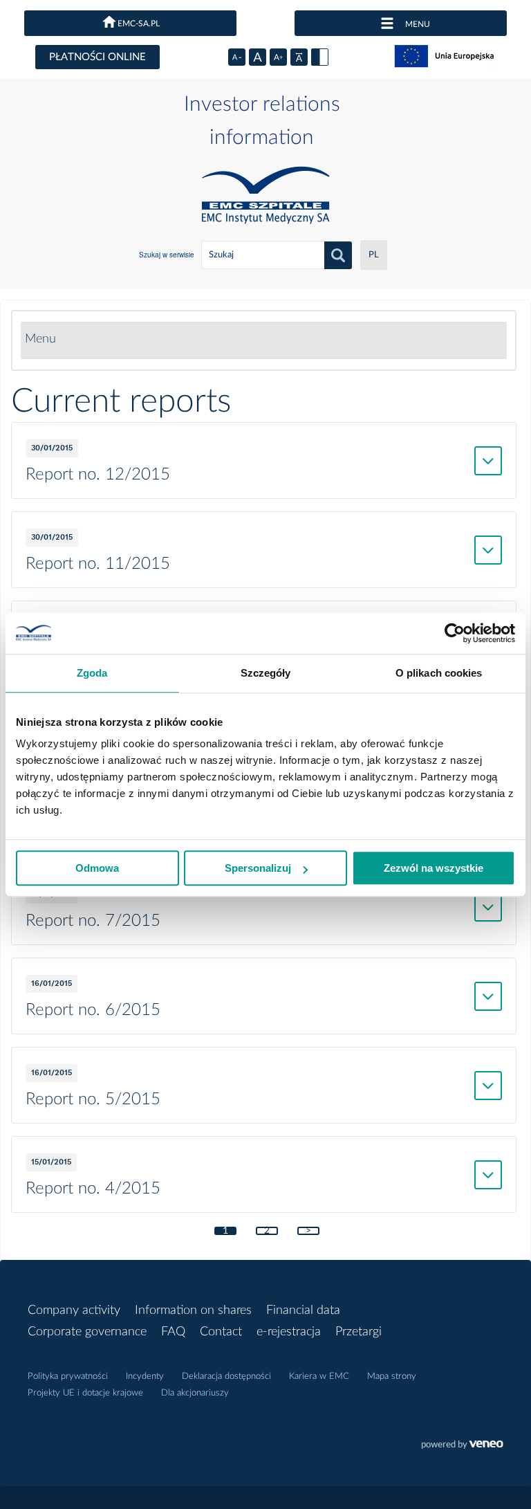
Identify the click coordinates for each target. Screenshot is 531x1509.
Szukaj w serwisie (166, 254)
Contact (221, 1332)
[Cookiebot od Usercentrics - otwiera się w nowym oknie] (454, 633)
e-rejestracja (289, 1332)
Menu (40, 339)
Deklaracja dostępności (226, 1376)
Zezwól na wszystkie (433, 868)
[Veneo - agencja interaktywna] (462, 1446)
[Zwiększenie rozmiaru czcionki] (278, 57)
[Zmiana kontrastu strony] (319, 57)
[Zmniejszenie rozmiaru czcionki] (236, 57)
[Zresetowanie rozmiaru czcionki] (257, 57)
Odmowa (97, 868)
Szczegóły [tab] (266, 673)
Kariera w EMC (319, 1376)
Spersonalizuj (258, 868)
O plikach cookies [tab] (439, 673)
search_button (338, 255)
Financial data (303, 1310)
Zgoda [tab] (92, 673)
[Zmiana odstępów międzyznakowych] (299, 57)
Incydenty (145, 1376)
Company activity (74, 1310)
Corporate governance (87, 1332)
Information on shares (193, 1310)
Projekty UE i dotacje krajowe (85, 1393)
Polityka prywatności (68, 1376)
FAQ (173, 1332)
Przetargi (358, 1332)
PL (374, 254)
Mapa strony (391, 1376)
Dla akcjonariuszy (195, 1393)
